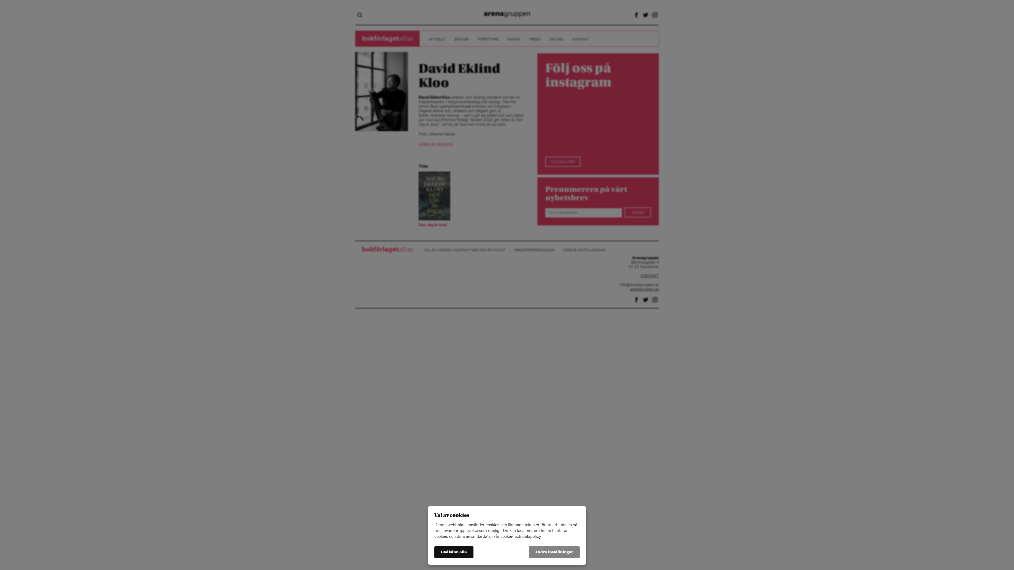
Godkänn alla (454, 552)
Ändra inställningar (554, 552)
